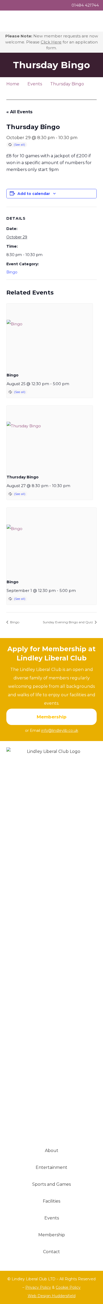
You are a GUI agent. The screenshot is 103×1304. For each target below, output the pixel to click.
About (51, 1150)
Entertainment (51, 1167)
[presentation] (50, 335)
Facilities (51, 1201)
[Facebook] (51, 92)
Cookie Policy (68, 1287)
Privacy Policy (38, 1287)
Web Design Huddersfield (52, 1295)
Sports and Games (51, 1184)
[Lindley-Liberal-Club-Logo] (51, 945)
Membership (51, 1234)
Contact (51, 1251)
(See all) (19, 144)
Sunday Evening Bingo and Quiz (68, 622)
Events (51, 1217)
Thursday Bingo (23, 477)
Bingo (11, 272)
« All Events (19, 111)
